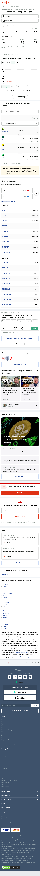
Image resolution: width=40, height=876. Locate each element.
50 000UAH (6, 289)
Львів (13, 321)
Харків (29, 321)
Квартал (20, 87)
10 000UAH (6, 284)
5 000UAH (6, 278)
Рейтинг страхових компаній (9, 819)
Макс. (30, 87)
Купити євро (4, 784)
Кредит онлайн (5, 740)
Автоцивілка (4, 821)
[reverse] (36, 193)
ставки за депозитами (21, 652)
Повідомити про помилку (20, 710)
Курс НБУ (3, 725)
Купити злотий (5, 786)
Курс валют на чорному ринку (9, 780)
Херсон (5, 620)
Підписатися (20, 516)
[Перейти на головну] (5, 2)
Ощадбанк (5, 139)
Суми (4, 611)
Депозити (4, 734)
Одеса (5, 604)
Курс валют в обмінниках (8, 778)
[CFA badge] (25, 830)
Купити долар (5, 782)
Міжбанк (3, 732)
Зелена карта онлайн (7, 815)
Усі (3, 321)
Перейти (20, 493)
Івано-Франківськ (8, 593)
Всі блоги (20, 563)
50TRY (4, 226)
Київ (8, 321)
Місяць (13, 87)
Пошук (35, 705)
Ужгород (5, 615)
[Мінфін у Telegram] (15, 677)
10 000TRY (6, 252)
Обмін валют (4, 776)
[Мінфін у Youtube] (30, 677)
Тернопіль (6, 613)
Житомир (6, 588)
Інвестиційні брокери (7, 730)
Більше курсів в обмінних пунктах (20, 338)
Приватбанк (5, 131)
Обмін (35, 328)
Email (4, 510)
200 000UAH (6, 299)
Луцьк (5, 597)
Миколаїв (6, 602)
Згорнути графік (21, 97)
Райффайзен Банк (6, 148)
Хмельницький (7, 622)
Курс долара (4, 721)
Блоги (4, 530)
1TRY (4, 210)
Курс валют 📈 (5, 662)
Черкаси (5, 624)
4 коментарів (19, 364)
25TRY (4, 220)
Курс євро (4, 724)
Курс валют (4, 719)
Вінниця (5, 584)
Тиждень (6, 87)
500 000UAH (6, 305)
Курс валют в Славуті (15, 662)
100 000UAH (6, 294)
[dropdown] (17, 62)
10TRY (4, 215)
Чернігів (5, 626)
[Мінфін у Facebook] (9, 677)
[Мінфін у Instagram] (25, 677)
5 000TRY (5, 247)
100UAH (5, 263)
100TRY (5, 231)
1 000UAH (6, 273)
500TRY (5, 236)
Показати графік (21, 344)
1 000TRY (5, 242)
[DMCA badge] (20, 867)
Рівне (4, 608)
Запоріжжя (20, 321)
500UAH (5, 268)
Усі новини (19, 476)
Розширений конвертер (8, 201)
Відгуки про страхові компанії (9, 817)
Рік (26, 87)
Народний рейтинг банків (8, 742)
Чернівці (5, 628)
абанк (4, 158)
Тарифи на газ (5, 736)
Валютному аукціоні (26, 657)
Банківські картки (6, 727)
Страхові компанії (6, 823)
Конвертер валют (6, 738)
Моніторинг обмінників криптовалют (11, 744)
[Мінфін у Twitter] (20, 677)
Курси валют (5, 574)
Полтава (5, 606)
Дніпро (35, 321)
